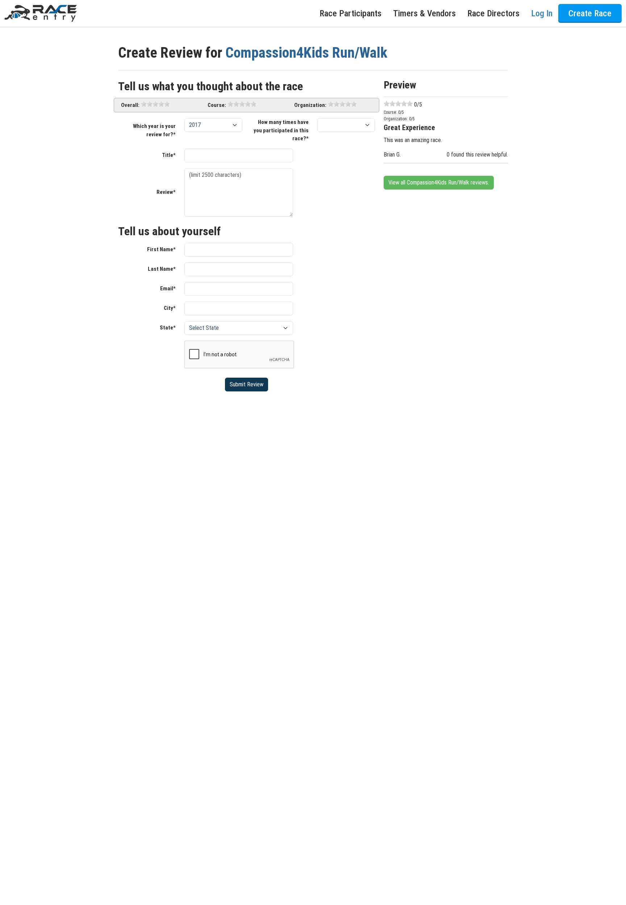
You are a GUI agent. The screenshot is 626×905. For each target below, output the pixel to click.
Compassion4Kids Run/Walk (306, 52)
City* (170, 308)
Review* (166, 192)
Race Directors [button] (493, 13)
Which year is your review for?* (154, 130)
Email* (168, 288)
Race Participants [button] (350, 13)
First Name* (161, 249)
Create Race (590, 13)
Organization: (310, 105)
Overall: (130, 105)
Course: (217, 105)
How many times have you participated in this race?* (281, 130)
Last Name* (162, 269)
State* (168, 327)
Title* (169, 155)
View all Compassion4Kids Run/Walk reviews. (438, 182)
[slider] (155, 104)
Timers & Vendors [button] (424, 13)
